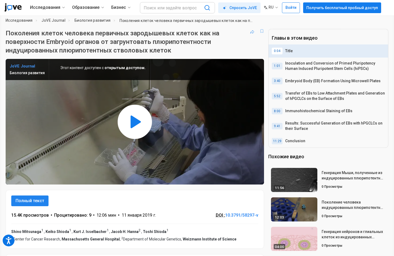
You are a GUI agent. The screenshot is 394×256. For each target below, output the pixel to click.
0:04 (277, 51)
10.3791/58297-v (241, 215)
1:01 (277, 66)
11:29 (277, 141)
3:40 (277, 81)
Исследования (19, 20)
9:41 (277, 126)
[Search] (207, 7)
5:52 (277, 96)
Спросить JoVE (243, 8)
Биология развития (93, 20)
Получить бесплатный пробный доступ (342, 8)
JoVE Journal (53, 20)
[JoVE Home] (13, 7)
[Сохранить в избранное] (262, 31)
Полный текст (30, 200)
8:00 (277, 111)
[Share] (252, 31)
